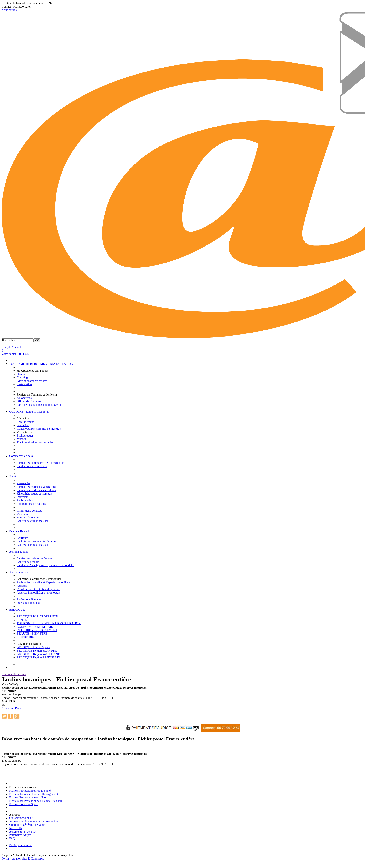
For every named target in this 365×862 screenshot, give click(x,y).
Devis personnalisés (28, 602)
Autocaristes (24, 398)
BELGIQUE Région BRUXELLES (39, 657)
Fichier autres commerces (32, 466)
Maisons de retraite (28, 517)
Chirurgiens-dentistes (29, 510)
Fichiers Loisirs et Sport (23, 804)
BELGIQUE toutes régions (33, 647)
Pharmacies (23, 483)
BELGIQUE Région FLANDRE (37, 650)
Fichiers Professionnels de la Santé (30, 790)
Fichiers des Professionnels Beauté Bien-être (35, 800)
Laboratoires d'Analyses (31, 503)
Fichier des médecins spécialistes (36, 490)
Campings (23, 377)
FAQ (12, 838)
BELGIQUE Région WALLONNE (38, 654)
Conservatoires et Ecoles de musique (39, 428)
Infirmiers (22, 497)
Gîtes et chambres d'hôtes (32, 380)
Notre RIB (15, 828)
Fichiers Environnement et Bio (27, 797)
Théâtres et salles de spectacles (35, 442)
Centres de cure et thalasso (32, 520)
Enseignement (25, 421)
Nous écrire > (10, 10)
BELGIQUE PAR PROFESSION (37, 616)
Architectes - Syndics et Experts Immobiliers (43, 582)
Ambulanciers (25, 500)
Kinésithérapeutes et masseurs (34, 493)
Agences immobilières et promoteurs (38, 592)
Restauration (24, 384)
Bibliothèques (25, 435)
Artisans (22, 585)
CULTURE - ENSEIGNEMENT (29, 411)
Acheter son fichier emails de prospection (34, 821)
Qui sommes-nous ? (21, 818)
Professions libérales (29, 599)
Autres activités (18, 572)
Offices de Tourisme (29, 401)
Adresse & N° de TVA (22, 831)
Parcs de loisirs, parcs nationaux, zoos (39, 404)
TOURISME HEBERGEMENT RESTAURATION (49, 623)
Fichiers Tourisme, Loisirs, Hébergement (33, 794)
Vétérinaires (24, 514)
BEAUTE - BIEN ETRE (32, 633)
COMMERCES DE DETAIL (35, 626)
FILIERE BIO (25, 637)
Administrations (18, 551)
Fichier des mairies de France (34, 558)
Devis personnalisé (20, 845)
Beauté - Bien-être (20, 531)
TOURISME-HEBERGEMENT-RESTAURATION (41, 363)
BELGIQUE (17, 609)
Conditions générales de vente (27, 824)
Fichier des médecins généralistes (36, 486)
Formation (23, 425)
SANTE (22, 619)
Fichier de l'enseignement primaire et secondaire (45, 565)
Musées (21, 438)
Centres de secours (28, 561)
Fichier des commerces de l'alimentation (40, 462)
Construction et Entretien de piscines (38, 589)
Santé (12, 476)
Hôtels (21, 374)
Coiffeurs (22, 538)
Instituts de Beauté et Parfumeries (37, 541)
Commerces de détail (21, 456)
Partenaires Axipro (20, 835)
